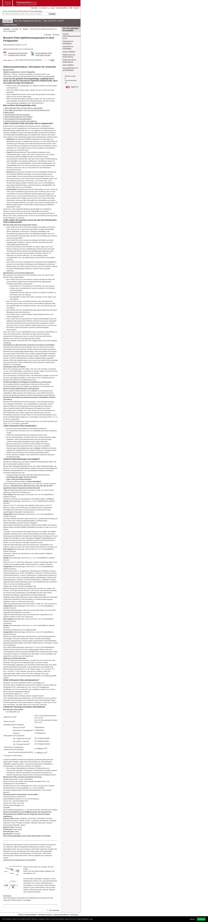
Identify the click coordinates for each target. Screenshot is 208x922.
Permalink (48, 34)
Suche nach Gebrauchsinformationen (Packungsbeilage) (22, 11)
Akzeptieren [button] (201, 919)
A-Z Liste (8, 21)
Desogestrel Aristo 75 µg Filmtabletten (70, 69)
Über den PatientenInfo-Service (27, 21)
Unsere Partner (10, 25)
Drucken (57, 34)
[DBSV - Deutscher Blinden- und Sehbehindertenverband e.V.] (72, 89)
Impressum (74, 914)
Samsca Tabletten (69, 51)
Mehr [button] (91, 919)
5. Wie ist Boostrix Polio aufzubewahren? (17, 119)
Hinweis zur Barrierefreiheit (27, 914)
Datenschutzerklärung (61, 914)
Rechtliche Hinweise (45, 914)
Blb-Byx (25, 29)
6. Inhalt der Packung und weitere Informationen (20, 121)
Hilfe (70, 8)
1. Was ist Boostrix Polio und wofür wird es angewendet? (23, 108)
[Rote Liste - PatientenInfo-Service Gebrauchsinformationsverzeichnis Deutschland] (19, 6)
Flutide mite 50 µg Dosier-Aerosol (69, 56)
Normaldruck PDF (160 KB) (17, 53)
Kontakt (76, 8)
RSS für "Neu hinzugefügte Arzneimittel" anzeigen (79, 28)
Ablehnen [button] (192, 919)
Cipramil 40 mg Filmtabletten (68, 42)
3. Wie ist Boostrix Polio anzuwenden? (16, 114)
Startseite (34, 8)
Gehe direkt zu (8, 60)
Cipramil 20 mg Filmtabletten (68, 47)
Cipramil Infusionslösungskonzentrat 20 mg (71, 36)
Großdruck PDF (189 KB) (17, 55)
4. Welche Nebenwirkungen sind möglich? (18, 117)
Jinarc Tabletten (68, 65)
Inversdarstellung (62, 8)
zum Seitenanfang (54, 910)
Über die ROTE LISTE (53, 20)
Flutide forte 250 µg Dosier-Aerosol (69, 61)
